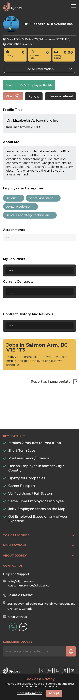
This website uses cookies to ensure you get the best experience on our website (39, 683)
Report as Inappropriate (50, 381)
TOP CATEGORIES (16, 535)
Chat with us (17, 616)
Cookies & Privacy (39, 679)
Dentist (11, 198)
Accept (54, 693)
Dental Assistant (40, 198)
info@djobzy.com (21, 581)
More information (29, 693)
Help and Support (16, 574)
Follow (33, 96)
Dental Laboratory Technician (27, 215)
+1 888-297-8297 (20, 595)
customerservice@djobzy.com (30, 585)
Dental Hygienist (17, 206)
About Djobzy (15, 555)
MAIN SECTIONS (15, 545)
